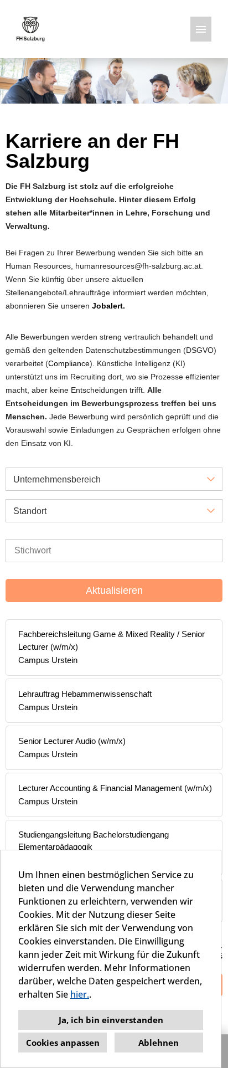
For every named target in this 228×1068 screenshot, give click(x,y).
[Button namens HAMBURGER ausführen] (200, 29)
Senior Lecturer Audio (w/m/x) (72, 741)
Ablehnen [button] (158, 1042)
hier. (79, 994)
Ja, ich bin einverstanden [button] (111, 1019)
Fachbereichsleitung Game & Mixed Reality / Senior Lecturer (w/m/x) (111, 640)
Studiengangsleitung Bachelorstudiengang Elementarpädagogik (93, 841)
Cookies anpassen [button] (63, 1042)
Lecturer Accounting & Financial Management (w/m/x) (115, 788)
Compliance (69, 363)
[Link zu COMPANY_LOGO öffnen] (30, 29)
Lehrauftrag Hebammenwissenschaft (85, 694)
